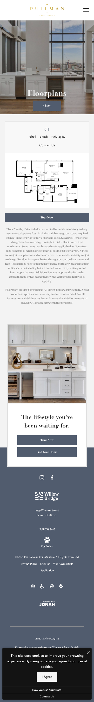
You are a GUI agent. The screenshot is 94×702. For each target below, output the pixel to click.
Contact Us (47, 696)
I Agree (47, 677)
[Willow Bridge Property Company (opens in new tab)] (47, 496)
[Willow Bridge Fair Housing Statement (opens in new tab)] (33, 586)
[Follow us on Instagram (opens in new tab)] (42, 477)
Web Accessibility (63, 564)
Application (47, 570)
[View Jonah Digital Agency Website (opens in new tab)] (47, 603)
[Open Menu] (86, 10)
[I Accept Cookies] (88, 653)
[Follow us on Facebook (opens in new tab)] (52, 477)
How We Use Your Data (46, 690)
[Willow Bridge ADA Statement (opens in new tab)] (42, 586)
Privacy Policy (29, 564)
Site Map (45, 564)
